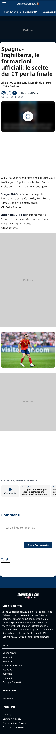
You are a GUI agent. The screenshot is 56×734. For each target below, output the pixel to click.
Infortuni (7, 657)
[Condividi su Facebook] (9, 93)
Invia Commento (38, 545)
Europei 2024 (30, 11)
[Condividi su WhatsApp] (3, 93)
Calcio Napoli (10, 12)
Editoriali (7, 677)
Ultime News (9, 652)
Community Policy (11, 718)
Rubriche (7, 673)
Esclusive (7, 669)
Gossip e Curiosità (11, 682)
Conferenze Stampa (12, 665)
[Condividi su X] (14, 93)
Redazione (7, 698)
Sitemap (6, 714)
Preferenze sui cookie (13, 727)
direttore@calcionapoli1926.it (33, 633)
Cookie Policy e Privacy (14, 722)
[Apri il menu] (4, 4)
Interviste (7, 661)
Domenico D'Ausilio (30, 92)
